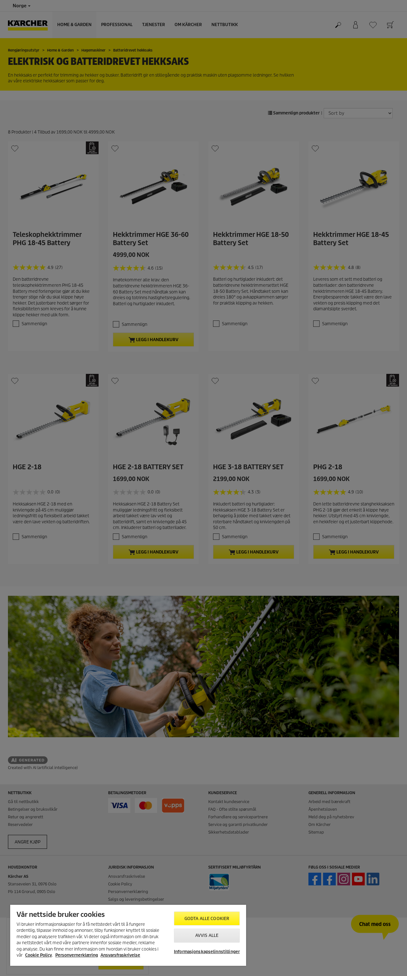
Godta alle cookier (206, 918)
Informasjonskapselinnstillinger (207, 951)
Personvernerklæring (76, 955)
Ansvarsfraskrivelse (120, 955)
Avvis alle (206, 935)
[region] (128, 935)
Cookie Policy (38, 955)
